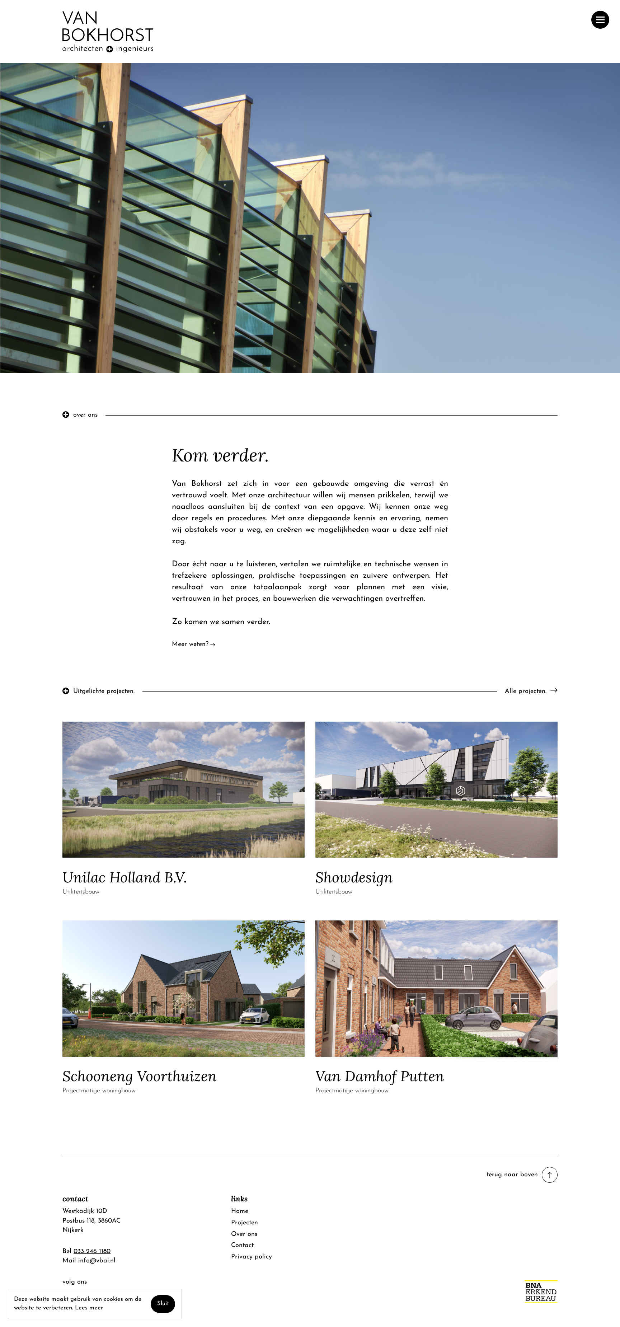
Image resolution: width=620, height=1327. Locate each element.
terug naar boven (512, 1175)
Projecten (244, 1223)
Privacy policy (251, 1257)
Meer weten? (190, 644)
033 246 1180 (92, 1251)
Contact (242, 1245)
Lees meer (89, 1308)
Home (239, 1211)
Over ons (244, 1234)
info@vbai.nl (97, 1261)
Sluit (163, 1304)
